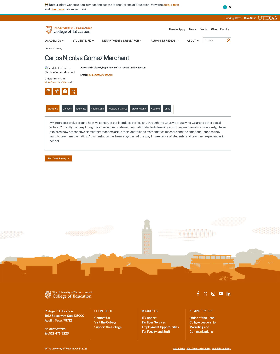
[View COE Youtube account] (221, 293)
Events (203, 29)
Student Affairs (55, 329)
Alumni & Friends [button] (163, 40)
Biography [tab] (53, 108)
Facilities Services (154, 322)
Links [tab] (167, 108)
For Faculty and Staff (156, 332)
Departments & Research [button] (120, 40)
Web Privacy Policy (221, 348)
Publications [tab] (97, 108)
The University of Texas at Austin (64, 348)
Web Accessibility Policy (198, 348)
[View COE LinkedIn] (228, 293)
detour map (171, 5)
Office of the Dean (202, 318)
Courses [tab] (155, 108)
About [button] (191, 40)
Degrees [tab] (67, 108)
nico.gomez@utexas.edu (100, 74)
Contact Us (102, 318)
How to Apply (177, 29)
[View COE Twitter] (206, 293)
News (192, 29)
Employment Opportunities (160, 327)
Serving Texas (233, 18)
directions (57, 9)
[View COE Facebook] (198, 293)
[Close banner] (229, 7)
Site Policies (179, 348)
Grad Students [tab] (139, 108)
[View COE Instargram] (213, 293)
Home (49, 48)
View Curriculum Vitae (56, 82)
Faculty (224, 29)
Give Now (250, 18)
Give (214, 29)
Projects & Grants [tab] (117, 108)
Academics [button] (53, 40)
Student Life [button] (81, 40)
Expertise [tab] (81, 108)
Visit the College (105, 322)
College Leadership (203, 322)
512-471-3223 (59, 333)
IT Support (149, 318)
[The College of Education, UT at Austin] (69, 29)
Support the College (108, 327)
